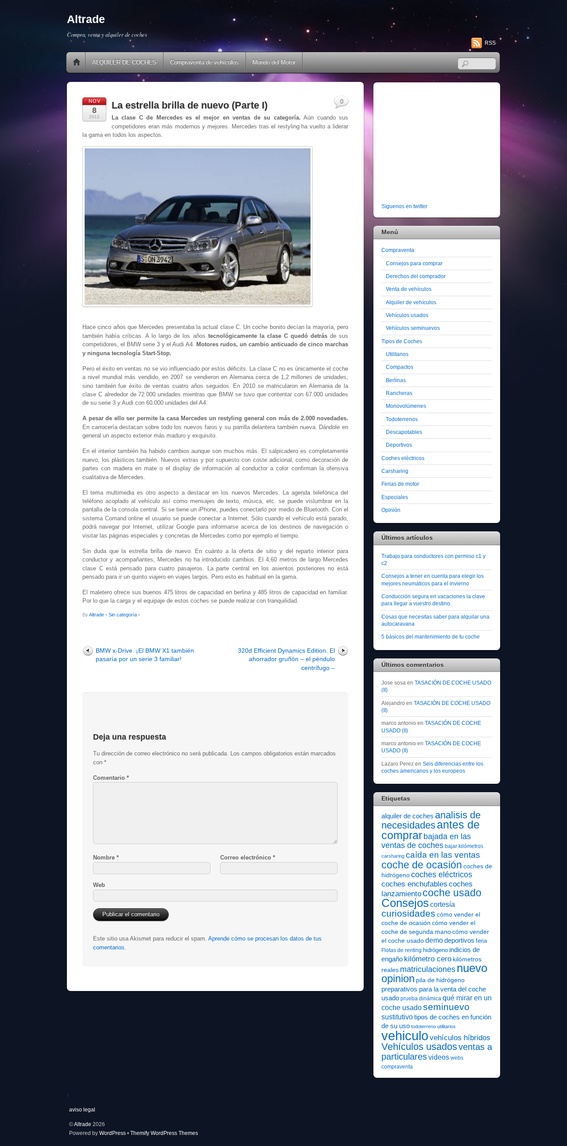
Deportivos (399, 445)
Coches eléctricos (402, 458)
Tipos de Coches (401, 341)
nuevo (472, 968)
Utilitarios (397, 354)
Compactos (399, 367)
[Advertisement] (436, 144)
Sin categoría (123, 614)
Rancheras (399, 393)
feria (481, 940)
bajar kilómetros (464, 846)
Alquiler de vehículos (411, 302)
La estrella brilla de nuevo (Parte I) (190, 105)
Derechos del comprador (416, 276)
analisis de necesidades (431, 820)
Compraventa (397, 250)
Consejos (405, 903)
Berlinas (396, 380)
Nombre (106, 857)
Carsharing (394, 471)
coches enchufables (414, 884)
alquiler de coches (407, 816)
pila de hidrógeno (440, 979)
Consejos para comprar (414, 263)
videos (438, 1057)
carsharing (392, 856)
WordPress (112, 1133)
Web (99, 885)
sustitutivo (397, 1017)
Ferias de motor (400, 484)
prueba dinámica (420, 998)
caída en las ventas (443, 855)
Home (76, 62)
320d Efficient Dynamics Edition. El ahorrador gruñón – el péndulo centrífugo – (286, 659)
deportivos (459, 940)
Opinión (390, 510)
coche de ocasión (421, 865)
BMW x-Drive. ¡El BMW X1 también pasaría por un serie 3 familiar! (145, 654)
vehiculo (404, 1035)
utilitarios (446, 1026)
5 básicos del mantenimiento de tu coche (430, 636)
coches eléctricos (441, 874)
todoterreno (423, 1026)
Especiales (394, 497)
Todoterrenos (402, 419)
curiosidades (408, 913)
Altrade (96, 614)
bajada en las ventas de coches (426, 841)
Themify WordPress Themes (164, 1133)
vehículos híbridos (460, 1038)
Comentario (111, 777)
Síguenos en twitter (404, 206)
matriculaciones (427, 969)
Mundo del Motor (273, 62)
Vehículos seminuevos (413, 328)
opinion (398, 978)
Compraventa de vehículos (204, 62)
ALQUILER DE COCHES (124, 62)
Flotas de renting (401, 950)
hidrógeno (435, 950)
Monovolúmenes (406, 406)
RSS (490, 43)
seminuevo (446, 1007)
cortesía (442, 904)
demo (434, 940)
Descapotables (404, 432)
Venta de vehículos (408, 289)
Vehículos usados (407, 315)
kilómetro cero (427, 959)
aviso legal (82, 1109)
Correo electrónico (247, 857)
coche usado (452, 892)
